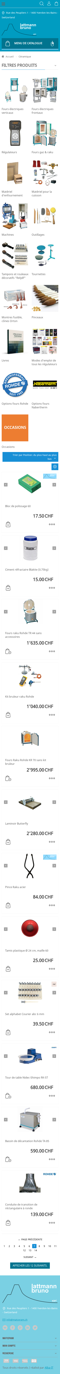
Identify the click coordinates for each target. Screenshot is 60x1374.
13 (30, 1250)
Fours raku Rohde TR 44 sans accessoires (23, 635)
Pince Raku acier (15, 887)
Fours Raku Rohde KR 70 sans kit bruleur (25, 762)
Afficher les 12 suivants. (30, 1265)
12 (24, 1250)
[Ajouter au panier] (8, 524)
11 (55, 1246)
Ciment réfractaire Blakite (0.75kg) (26, 569)
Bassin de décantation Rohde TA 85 (27, 1141)
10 (49, 1246)
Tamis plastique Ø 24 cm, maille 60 (26, 950)
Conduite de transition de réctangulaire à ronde (21, 1206)
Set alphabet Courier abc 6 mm (24, 1014)
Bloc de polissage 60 (18, 506)
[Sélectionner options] (8, 651)
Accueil (10, 56)
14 (35, 1250)
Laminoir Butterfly (16, 823)
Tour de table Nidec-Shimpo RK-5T (26, 1077)
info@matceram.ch (17, 1319)
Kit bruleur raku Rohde (19, 696)
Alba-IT (49, 1367)
